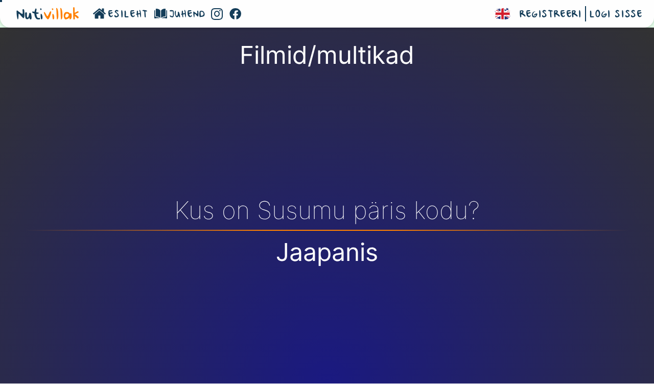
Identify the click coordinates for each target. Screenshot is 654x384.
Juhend (187, 14)
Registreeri (551, 14)
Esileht (128, 14)
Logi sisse (616, 14)
